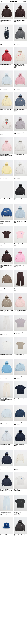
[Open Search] (23, 1)
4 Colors (5, 21)
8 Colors (5, 65)
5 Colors (18, 245)
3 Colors (5, 290)
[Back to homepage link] (13, 1)
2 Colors (19, 21)
